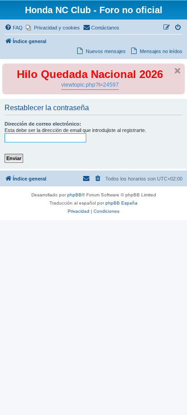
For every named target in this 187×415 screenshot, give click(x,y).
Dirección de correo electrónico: (43, 124)
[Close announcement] (177, 70)
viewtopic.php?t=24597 (90, 85)
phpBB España (121, 202)
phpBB (74, 194)
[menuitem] (14, 27)
